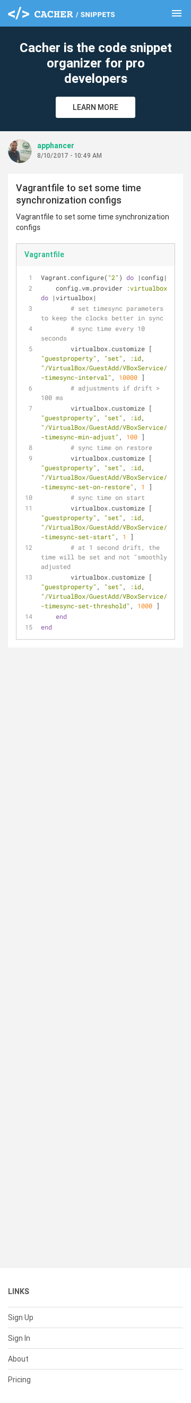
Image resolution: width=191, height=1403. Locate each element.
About (18, 1359)
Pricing (19, 1379)
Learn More (95, 107)
